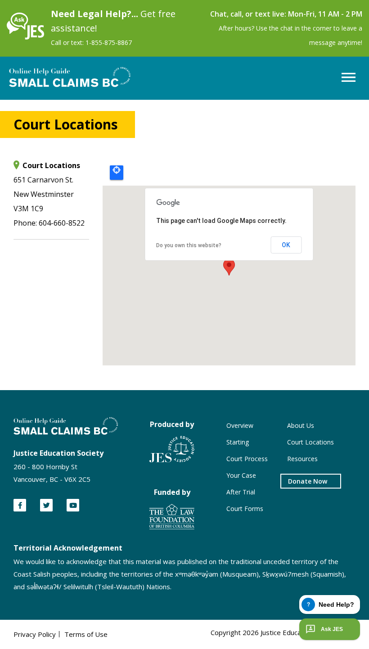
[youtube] (73, 505)
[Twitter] (46, 505)
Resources (302, 458)
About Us (300, 425)
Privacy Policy (35, 634)
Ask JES (332, 629)
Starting (237, 442)
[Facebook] (20, 505)
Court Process (247, 458)
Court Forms (244, 508)
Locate (116, 172)
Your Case (241, 475)
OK (286, 245)
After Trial (240, 492)
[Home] (25, 37)
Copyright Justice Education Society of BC (283, 632)
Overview (239, 425)
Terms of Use (86, 634)
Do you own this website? (188, 245)
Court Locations (310, 442)
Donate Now (307, 481)
